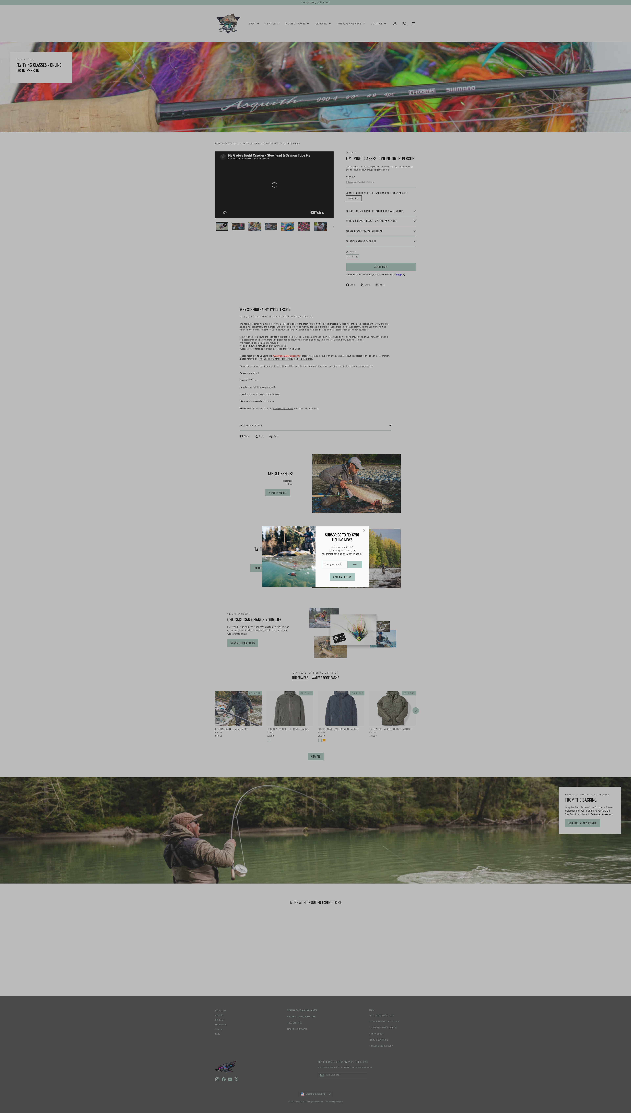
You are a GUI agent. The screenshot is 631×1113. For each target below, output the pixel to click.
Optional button (342, 577)
